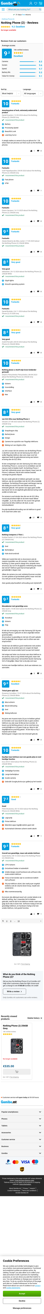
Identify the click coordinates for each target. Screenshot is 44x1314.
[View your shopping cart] (40, 3)
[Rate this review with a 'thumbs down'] (38, 151)
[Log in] (30, 3)
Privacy (25, 1188)
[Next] (41, 921)
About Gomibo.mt (15, 1188)
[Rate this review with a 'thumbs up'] (31, 151)
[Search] (40, 9)
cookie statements (13, 1288)
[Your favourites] (35, 3)
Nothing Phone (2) (8, 19)
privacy (38, 1286)
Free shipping (25, 964)
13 (19, 921)
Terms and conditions (29, 1190)
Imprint (32, 1188)
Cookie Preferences (13, 1190)
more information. (25, 1184)
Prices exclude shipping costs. (24, 1180)
